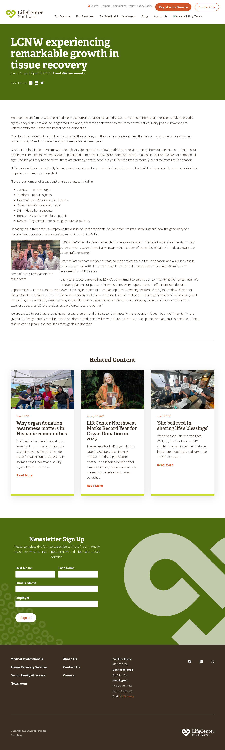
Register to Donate (173, 7)
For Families (84, 16)
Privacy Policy (16, 735)
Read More (24, 475)
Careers (69, 675)
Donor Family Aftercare (28, 675)
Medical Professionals (27, 659)
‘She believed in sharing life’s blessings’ (182, 425)
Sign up (25, 618)
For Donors (62, 16)
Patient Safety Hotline (140, 6)
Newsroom (19, 683)
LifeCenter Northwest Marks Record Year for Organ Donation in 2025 (112, 431)
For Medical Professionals (117, 16)
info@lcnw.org (126, 696)
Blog (145, 16)
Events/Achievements (69, 73)
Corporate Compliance (113, 6)
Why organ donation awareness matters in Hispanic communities (41, 428)
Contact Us (206, 7)
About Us (160, 16)
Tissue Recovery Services (29, 667)
